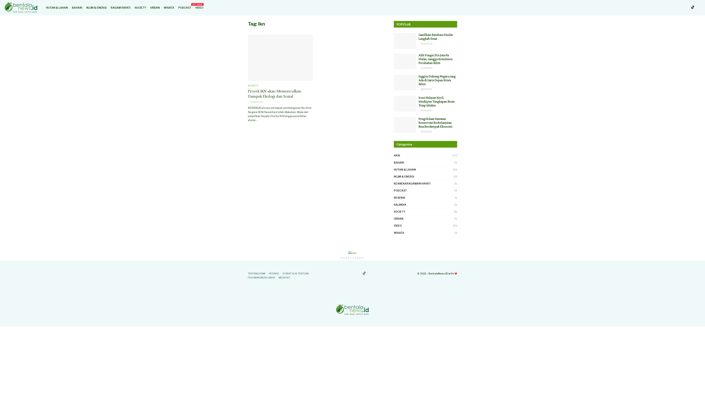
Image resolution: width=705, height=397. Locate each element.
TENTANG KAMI (256, 273)
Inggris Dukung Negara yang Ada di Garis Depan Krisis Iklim (437, 80)
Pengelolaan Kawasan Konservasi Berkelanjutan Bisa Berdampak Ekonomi (435, 122)
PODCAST (184, 7)
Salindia (400, 204)
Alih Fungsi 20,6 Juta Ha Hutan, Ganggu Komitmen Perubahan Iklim (436, 59)
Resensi (399, 197)
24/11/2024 (426, 110)
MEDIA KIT (284, 277)
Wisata (169, 7)
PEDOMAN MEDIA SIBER (261, 277)
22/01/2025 (426, 68)
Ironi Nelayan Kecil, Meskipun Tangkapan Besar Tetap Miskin (437, 101)
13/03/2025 (426, 43)
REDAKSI (274, 273)
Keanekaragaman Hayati (412, 183)
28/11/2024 (426, 89)
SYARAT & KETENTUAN (296, 273)
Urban (155, 7)
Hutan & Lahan (57, 7)
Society (140, 7)
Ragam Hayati (121, 7)
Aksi (397, 155)
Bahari (77, 7)
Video (199, 7)
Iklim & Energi (96, 7)
